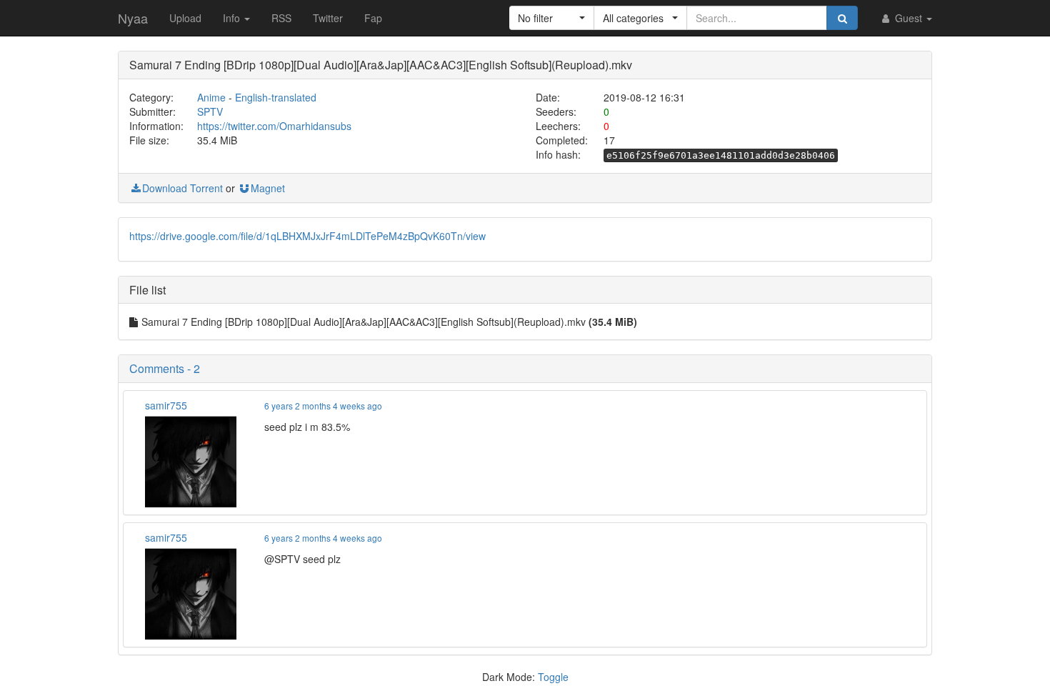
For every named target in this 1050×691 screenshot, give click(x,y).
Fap (373, 18)
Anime (211, 97)
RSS (281, 18)
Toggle (553, 677)
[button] (551, 18)
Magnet (268, 188)
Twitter (328, 18)
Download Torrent (182, 188)
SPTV (210, 111)
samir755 (166, 405)
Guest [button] (908, 18)
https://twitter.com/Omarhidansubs (274, 126)
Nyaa (133, 18)
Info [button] (233, 18)
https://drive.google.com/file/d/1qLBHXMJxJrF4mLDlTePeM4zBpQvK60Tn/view (307, 236)
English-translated (275, 97)
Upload (185, 18)
